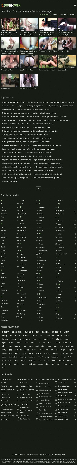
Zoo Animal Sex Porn (29, 379)
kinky (4, 350)
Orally (17, 35)
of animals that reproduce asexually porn (48, 163)
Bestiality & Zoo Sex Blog (55, 455)
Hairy (29, 254)
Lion (48, 220)
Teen (67, 260)
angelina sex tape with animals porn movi (48, 160)
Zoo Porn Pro (29, 415)
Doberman (10, 310)
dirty (42, 346)
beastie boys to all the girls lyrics (40, 156)
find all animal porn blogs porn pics (14, 156)
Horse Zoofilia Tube (48, 413)
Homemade (29, 270)
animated (32, 357)
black (21, 339)
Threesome (67, 264)
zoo (10, 350)
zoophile (56, 331)
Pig (48, 310)
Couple (10, 283)
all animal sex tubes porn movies (30, 120)
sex (37, 331)
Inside (29, 304)
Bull (10, 263)
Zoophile (67, 318)
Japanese (29, 310)
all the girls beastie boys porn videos (57, 120)
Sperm (67, 240)
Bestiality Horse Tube (67, 392)
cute (10, 346)
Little (48, 224)
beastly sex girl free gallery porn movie (59, 106)
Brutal (10, 260)
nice (4, 346)
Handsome (29, 260)
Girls (29, 247)
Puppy (37, 35)
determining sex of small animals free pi (48, 174)
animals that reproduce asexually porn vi (46, 178)
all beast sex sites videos (41, 127)
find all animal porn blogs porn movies (15, 113)
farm (34, 339)
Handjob (29, 257)
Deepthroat (10, 303)
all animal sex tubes (9, 120)
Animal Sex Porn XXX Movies (29, 390)
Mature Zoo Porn (67, 386)
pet (47, 350)
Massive (48, 247)
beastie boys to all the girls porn (13, 149)
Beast (10, 234)
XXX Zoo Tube (29, 383)
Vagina (67, 281)
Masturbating (48, 250)
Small (67, 237)
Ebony (29, 210)
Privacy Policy (32, 455)
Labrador (48, 207)
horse (45, 331)
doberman (55, 353)
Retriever (67, 214)
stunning (23, 357)
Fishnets (29, 230)
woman (26, 342)
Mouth (48, 267)
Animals (22, 53)
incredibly (46, 353)
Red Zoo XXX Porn (29, 386)
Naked (48, 277)
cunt (24, 346)
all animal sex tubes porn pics (12, 106)
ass (52, 350)
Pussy (67, 200)
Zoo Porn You (67, 396)
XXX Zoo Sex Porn (48, 403)
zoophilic (71, 350)
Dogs (45, 35)
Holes (29, 267)
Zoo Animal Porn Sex (48, 416)
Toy (67, 270)
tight (4, 343)
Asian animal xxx (67, 416)
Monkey (48, 264)
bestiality (16, 331)
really (51, 339)
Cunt (10, 293)
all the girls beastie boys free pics (14, 142)
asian (4, 357)
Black (10, 243)
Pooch (48, 317)
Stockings (67, 247)
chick (17, 353)
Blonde (10, 247)
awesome (18, 350)
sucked (34, 349)
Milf (48, 257)
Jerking (29, 314)
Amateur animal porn (67, 399)
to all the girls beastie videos (37, 102)
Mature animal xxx (67, 402)
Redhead (67, 210)
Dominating (10, 320)
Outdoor (48, 290)
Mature (48, 254)
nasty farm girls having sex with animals (47, 145)
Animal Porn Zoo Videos (48, 420)
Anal (10, 207)
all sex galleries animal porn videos (54, 116)
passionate (70, 346)
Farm (29, 220)
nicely (39, 360)
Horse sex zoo (67, 389)
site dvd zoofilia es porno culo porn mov (16, 127)
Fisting (29, 234)
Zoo (67, 315)
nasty (31, 346)
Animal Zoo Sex (48, 383)
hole (24, 353)
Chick (22, 35)
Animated (10, 214)
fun (40, 339)
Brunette (10, 257)
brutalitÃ (35, 113)
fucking (29, 331)
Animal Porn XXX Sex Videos (29, 411)
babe (31, 353)
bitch (4, 360)
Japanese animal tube (29, 401)
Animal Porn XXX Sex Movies (10, 390)
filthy (49, 342)
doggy (5, 331)
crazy (55, 346)
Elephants (29, 214)
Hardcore (29, 264)
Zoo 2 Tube (10, 383)
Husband (29, 284)
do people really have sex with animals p (16, 160)
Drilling (29, 200)
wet (71, 342)
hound (49, 346)
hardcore (55, 357)
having (34, 335)
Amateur (10, 204)
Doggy (41, 35)
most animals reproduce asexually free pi (16, 167)
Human (29, 280)
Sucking (67, 250)
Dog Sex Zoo (67, 412)
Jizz (29, 317)
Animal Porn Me (10, 412)
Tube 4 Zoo (48, 410)
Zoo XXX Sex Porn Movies (10, 416)
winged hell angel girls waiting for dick (15, 178)
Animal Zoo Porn (10, 386)
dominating (13, 357)
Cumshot (10, 290)
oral (57, 349)
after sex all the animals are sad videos (41, 149)
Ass (10, 220)
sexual (63, 357)
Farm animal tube (67, 406)
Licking (48, 217)
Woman (67, 301)
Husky (29, 287)
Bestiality (10, 237)
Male (48, 237)
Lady (48, 210)
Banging (10, 230)
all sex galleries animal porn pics (13, 134)
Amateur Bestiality (48, 400)
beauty (61, 360)
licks (10, 364)
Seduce (67, 221)
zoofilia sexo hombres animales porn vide (48, 167)
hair (9, 360)
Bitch (10, 240)
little (71, 353)
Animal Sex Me (10, 397)
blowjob (11, 342)
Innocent (29, 297)
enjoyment (50, 335)
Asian (10, 217)
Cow (10, 287)
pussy (13, 339)
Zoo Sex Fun (10, 394)
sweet (19, 342)
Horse (9, 35)
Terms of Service (18, 455)
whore (33, 342)
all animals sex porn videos (41, 138)
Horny (29, 274)
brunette (17, 346)
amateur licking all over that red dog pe (16, 138)
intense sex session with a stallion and (39, 124)
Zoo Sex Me (29, 404)
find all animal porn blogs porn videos (15, 131)
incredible (64, 353)
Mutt (48, 270)
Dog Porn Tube (48, 393)
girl (44, 342)
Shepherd (67, 231)
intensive (54, 360)
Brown (10, 253)
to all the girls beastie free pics (13, 124)
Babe (10, 227)
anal (37, 346)
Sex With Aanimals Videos (48, 380)
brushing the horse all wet (43, 170)
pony (47, 357)
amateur (57, 342)
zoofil (58, 364)
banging (5, 339)
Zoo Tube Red (29, 407)
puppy (65, 342)
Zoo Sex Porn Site (29, 397)
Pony (48, 314)
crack (71, 364)
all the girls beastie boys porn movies (44, 131)
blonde (59, 339)
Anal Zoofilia (10, 401)
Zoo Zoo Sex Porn (48, 406)
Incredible (29, 294)
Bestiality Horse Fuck (67, 379)
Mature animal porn (48, 397)
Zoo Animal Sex (29, 419)
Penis (48, 301)
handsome (32, 364)
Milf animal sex (67, 409)
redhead (40, 357)
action (66, 332)
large (61, 346)
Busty (10, 267)
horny (4, 335)
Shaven (67, 227)
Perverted (48, 304)
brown (16, 360)
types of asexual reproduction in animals (16, 109)
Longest (63, 14)
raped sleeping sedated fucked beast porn (17, 170)
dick (42, 335)
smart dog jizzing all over (34, 106)
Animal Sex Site (29, 394)
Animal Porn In (10, 420)
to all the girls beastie (9, 181)
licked (11, 353)
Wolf (67, 297)
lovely (67, 339)
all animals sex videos (48, 113)
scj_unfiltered (67, 254)
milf (3, 367)
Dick (10, 307)
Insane (29, 300)
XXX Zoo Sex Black (10, 409)
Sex (53, 35)
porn (28, 339)
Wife (67, 294)
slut (11, 335)
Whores (67, 291)
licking (46, 360)
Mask (48, 244)
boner (65, 364)
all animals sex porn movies (38, 134)
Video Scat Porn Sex (48, 390)
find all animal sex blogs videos (13, 116)
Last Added (54, 14)
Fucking (3, 35)
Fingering (29, 227)
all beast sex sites (33, 116)
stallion (26, 335)
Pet (48, 307)
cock (17, 335)
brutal (4, 364)
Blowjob (10, 250)
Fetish (29, 224)
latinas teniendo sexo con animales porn (16, 145)
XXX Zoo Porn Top (48, 387)
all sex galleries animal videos (39, 142)
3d (39, 342)
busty (23, 364)
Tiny (67, 267)
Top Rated (71, 14)
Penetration (48, 297)
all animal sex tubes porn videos (13, 102)
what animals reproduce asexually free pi (16, 163)
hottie (69, 357)
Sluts (67, 234)
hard (46, 339)
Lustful (48, 230)
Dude (29, 203)
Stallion (67, 244)
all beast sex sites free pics (11, 152)
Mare (48, 240)
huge (63, 350)
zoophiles (23, 360)
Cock (10, 280)
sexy (59, 335)
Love (13, 35)
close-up (32, 360)
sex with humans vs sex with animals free (38, 152)
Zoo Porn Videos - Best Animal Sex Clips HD (10, 405)
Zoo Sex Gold (67, 383)
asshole (41, 349)
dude (16, 364)
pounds (69, 360)
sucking (38, 353)
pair (53, 364)
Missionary (48, 260)
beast (26, 350)
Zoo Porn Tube (67, 419)
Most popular (44, 14)
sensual (40, 364)
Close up (10, 277)
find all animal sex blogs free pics (62, 102)
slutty (47, 364)
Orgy (48, 287)
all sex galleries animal (41, 109)
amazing (67, 335)
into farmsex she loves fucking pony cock (16, 174)
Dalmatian (4, 53)
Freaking (29, 237)
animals (4, 353)
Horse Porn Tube (10, 379)
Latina (48, 214)
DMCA (42, 455)
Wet (67, 288)
